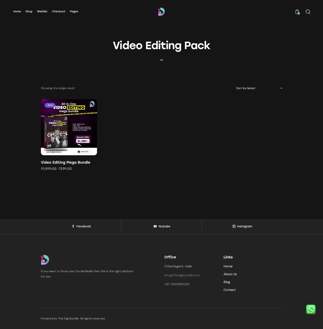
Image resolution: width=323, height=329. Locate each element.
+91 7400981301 (177, 284)
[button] (58, 127)
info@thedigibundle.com (182, 275)
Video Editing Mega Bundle (65, 162)
